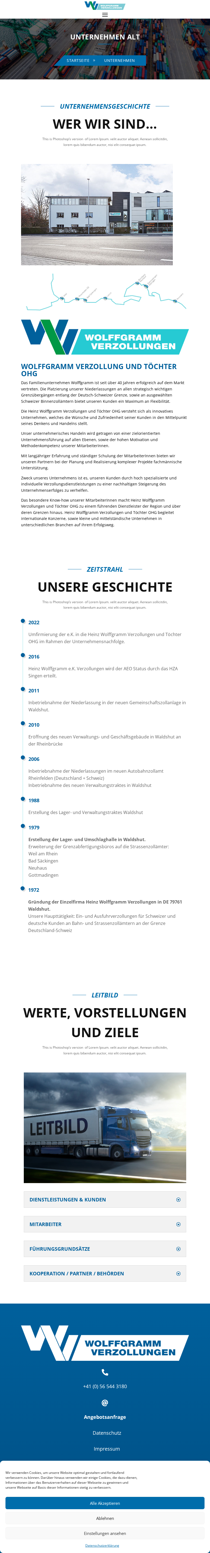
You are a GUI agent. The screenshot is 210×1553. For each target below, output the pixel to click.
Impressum (107, 1448)
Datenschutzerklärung (102, 1545)
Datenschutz (107, 1433)
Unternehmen (119, 60)
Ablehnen (105, 1518)
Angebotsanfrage (105, 1417)
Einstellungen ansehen (105, 1533)
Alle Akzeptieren (105, 1503)
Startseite (78, 60)
